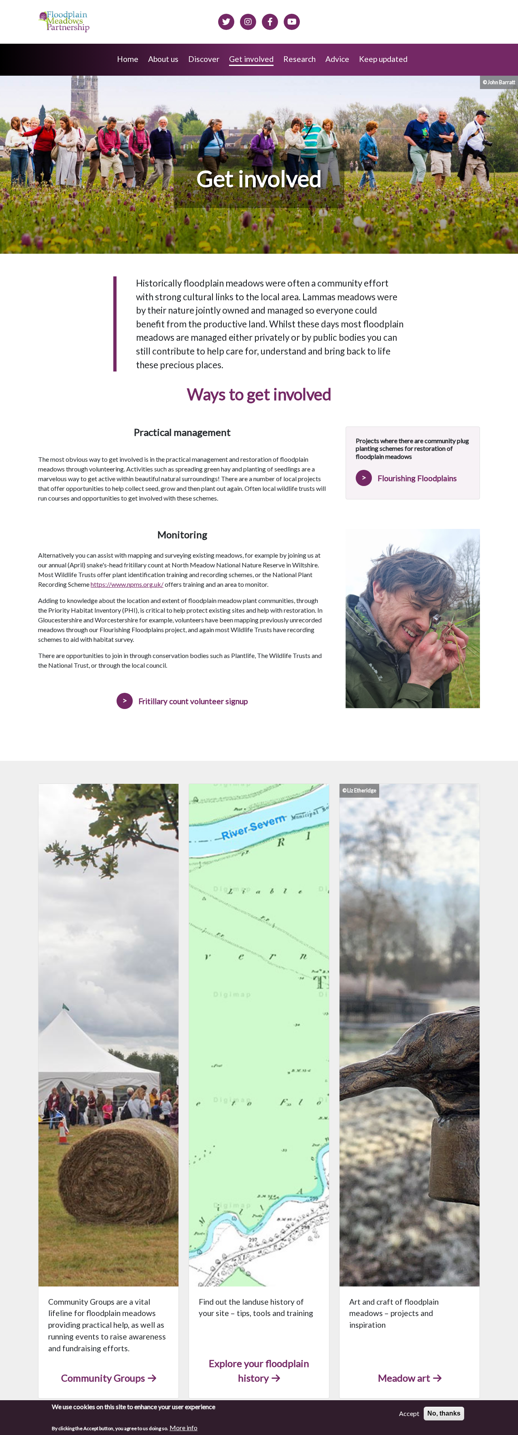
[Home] (64, 22)
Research (299, 59)
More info (183, 1427)
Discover (203, 59)
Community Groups (103, 1378)
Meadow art (404, 1378)
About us (163, 59)
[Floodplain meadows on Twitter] (226, 20)
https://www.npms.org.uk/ (127, 584)
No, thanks (444, 1413)
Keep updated (383, 59)
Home (127, 59)
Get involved (251, 59)
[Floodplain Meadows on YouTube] (292, 20)
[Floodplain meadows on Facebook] (270, 20)
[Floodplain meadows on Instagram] (248, 20)
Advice (337, 59)
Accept (409, 1413)
